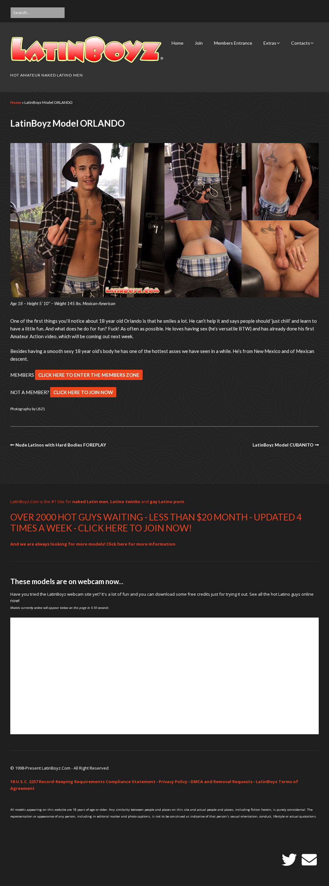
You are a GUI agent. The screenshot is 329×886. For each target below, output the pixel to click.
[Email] (309, 860)
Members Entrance (233, 43)
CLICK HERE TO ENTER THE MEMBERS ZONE (88, 375)
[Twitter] (289, 860)
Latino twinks (125, 501)
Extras (269, 43)
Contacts (300, 43)
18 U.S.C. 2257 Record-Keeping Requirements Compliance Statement (83, 781)
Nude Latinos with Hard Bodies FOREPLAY (60, 445)
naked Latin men (90, 501)
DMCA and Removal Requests (222, 781)
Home (177, 43)
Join (199, 43)
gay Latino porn (167, 501)
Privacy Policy (173, 781)
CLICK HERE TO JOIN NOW (83, 392)
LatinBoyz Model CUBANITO (283, 445)
